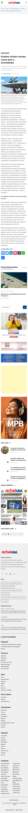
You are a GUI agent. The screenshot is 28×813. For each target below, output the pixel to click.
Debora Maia (4, 778)
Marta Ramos (16, 774)
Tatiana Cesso (16, 792)
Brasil (3, 291)
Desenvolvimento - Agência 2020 (14, 810)
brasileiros (4, 587)
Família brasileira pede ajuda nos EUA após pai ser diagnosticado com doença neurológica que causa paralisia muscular (14, 621)
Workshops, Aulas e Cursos (7, 722)
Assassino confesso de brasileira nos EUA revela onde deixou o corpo (18, 450)
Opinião (14, 776)
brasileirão (11, 587)
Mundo (2, 683)
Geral (7, 8)
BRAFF (15, 583)
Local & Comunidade (8, 637)
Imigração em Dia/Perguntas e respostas (11, 644)
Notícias (3, 648)
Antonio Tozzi (4, 765)
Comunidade (4, 617)
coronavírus (5, 601)
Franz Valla (3, 787)
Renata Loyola (16, 786)
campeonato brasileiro (7, 590)
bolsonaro (9, 583)
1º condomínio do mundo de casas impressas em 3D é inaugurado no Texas (18, 469)
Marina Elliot (16, 772)
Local (2, 625)
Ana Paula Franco (5, 763)
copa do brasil (5, 594)
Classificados (6, 707)
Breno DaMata (4, 767)
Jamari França (16, 763)
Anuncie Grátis (9, 803)
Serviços (3, 720)
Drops (2, 782)
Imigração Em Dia (5, 793)
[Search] (26, 2)
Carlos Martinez (5, 770)
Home (2, 8)
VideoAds (4, 733)
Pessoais (3, 725)
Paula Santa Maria (17, 778)
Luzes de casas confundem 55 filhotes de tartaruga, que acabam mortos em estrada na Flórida (13, 629)
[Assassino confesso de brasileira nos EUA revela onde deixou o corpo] (5, 450)
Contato (14, 804)
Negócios (3, 660)
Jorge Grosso (16, 765)
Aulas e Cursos (4, 750)
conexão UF (18, 590)
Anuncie (3, 727)
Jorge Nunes (16, 767)
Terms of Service (22, 803)
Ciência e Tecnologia (6, 690)
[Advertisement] (14, 29)
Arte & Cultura (6, 694)
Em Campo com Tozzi (6, 662)
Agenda (3, 699)
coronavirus (22, 597)
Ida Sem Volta (4, 791)
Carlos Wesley (4, 772)
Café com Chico (5, 668)
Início (4, 803)
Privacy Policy (15, 803)
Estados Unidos (15, 8)
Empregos (3, 714)
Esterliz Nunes (4, 784)
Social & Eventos (5, 701)
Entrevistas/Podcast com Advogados (10, 646)
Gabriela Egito (4, 789)
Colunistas (5, 761)
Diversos (3, 748)
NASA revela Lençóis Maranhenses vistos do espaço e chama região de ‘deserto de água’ (13, 612)
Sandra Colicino (16, 788)
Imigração (4, 642)
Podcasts (4, 653)
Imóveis (3, 712)
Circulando (3, 774)
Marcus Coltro (16, 770)
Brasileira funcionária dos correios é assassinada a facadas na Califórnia (18, 478)
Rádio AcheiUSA (5, 666)
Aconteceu (3, 697)
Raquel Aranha (6, 73)
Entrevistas (4, 658)
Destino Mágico (5, 780)
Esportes (3, 688)
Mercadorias (4, 716)
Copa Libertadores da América (9, 597)
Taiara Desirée (16, 790)
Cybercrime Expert (5, 776)
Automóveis (4, 710)
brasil (20, 583)
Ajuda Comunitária (5, 664)
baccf (3, 583)
